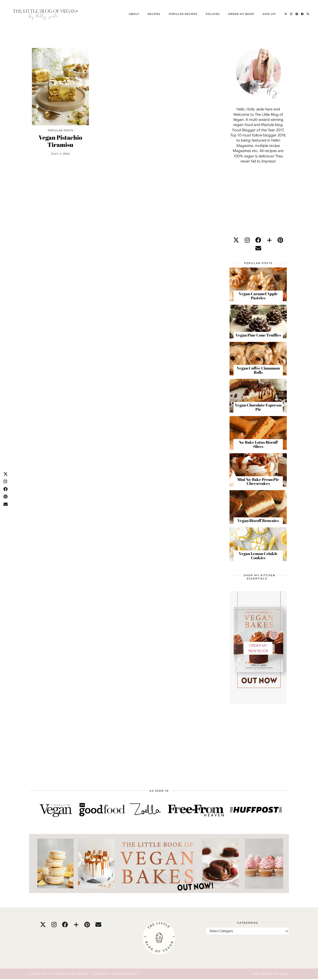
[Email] (258, 248)
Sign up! (269, 14)
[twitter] (236, 240)
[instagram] (247, 240)
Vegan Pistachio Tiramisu (60, 141)
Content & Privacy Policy (115, 973)
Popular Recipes (183, 14)
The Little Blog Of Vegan (64, 973)
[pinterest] (280, 240)
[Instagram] (291, 14)
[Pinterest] (296, 14)
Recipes (154, 14)
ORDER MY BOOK (241, 14)
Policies (213, 14)
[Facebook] (302, 14)
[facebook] (258, 240)
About (134, 14)
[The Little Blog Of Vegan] (44, 14)
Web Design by (271, 973)
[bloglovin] (269, 240)
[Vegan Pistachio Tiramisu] (60, 87)
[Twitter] (285, 14)
